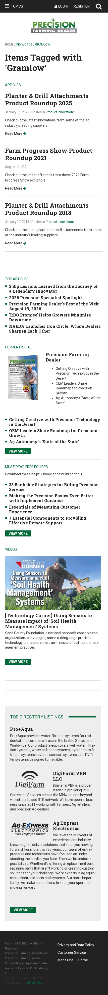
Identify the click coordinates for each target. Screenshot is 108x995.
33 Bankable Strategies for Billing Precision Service (54, 487)
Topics (17, 6)
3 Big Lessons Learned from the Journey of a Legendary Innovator (53, 289)
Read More (13, 133)
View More (18, 451)
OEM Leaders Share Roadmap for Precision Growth (53, 433)
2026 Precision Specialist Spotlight (45, 297)
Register (82, 6)
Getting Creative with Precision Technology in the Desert (54, 422)
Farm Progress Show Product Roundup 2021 (48, 154)
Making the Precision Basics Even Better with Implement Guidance (51, 498)
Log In (63, 6)
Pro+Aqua (21, 729)
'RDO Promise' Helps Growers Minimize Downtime (50, 317)
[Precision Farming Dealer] (23, 377)
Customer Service (72, 953)
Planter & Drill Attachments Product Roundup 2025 (46, 99)
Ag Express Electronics (66, 826)
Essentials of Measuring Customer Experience (44, 509)
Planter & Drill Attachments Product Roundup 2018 (46, 209)
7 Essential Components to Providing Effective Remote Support (47, 520)
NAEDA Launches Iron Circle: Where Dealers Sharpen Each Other (55, 329)
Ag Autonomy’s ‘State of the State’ (44, 441)
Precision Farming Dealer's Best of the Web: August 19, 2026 (54, 306)
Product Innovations (60, 112)
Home (9, 44)
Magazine (65, 960)
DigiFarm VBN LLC (69, 776)
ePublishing (34, 982)
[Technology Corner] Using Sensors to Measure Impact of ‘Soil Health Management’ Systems (48, 620)
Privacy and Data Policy (76, 945)
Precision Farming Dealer (67, 357)
